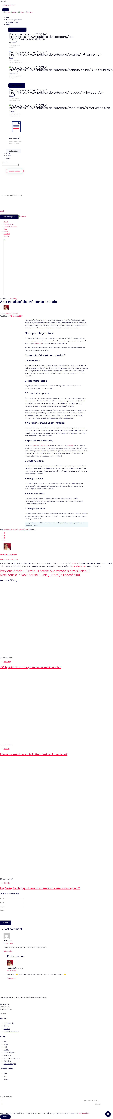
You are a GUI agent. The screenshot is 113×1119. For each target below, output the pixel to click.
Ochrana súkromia (91, 1101)
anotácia (7, 530)
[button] (5, 9)
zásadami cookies (82, 1113)
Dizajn (6, 1044)
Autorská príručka (12, 22)
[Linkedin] (4, 541)
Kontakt (8, 156)
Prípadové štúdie (14, 138)
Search (4, 162)
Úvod (7, 17)
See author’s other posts (9, 559)
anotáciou (38, 343)
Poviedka (69, 445)
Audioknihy (10, 1053)
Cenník (8, 158)
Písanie (11, 58)
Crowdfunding (10, 1064)
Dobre (5, 1117)
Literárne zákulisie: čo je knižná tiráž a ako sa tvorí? (33, 754)
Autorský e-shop (12, 1058)
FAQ (5, 1073)
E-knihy (6, 1050)
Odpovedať (8, 951)
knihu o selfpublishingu (78, 566)
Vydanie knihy (14, 20)
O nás (8, 153)
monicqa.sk (76, 563)
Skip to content (9, 5)
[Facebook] (4, 533)
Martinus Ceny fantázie (41, 445)
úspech (26, 530)
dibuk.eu (3, 1013)
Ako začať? (12, 42)
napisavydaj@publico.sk (13, 195)
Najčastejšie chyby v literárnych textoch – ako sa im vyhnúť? (40, 888)
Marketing (12, 111)
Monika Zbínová (11, 314)
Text (5, 1041)
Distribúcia (7, 1055)
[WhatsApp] (4, 538)
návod (21, 530)
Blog (7, 25)
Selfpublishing (13, 73)
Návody (11, 96)
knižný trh (14, 530)
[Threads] (4, 536)
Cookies (98, 1104)
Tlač (5, 1047)
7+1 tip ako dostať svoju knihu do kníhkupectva (30, 667)
